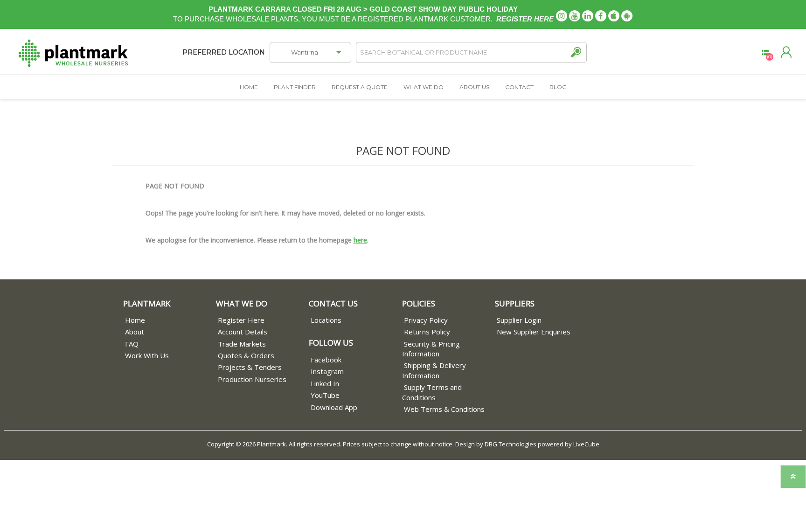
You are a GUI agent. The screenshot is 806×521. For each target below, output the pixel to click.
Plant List (765, 52)
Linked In (325, 383)
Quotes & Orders (246, 355)
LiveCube (586, 444)
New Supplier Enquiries (533, 331)
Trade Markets (242, 343)
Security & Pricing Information (431, 348)
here (360, 240)
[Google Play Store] (626, 15)
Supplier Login (519, 320)
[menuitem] (169, 320)
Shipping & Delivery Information (434, 370)
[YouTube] (574, 15)
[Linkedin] (587, 15)
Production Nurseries (252, 379)
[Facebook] (600, 15)
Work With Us (147, 355)
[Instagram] (561, 15)
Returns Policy (427, 331)
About (134, 331)
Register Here (241, 320)
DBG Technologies (510, 444)
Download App (334, 407)
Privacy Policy (426, 320)
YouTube (325, 395)
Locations (326, 320)
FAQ (132, 343)
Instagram (327, 371)
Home (135, 320)
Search (576, 52)
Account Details (242, 331)
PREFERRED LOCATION (223, 52)
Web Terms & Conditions (444, 409)
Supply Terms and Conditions (432, 392)
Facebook (326, 359)
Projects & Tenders (250, 367)
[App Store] (613, 15)
